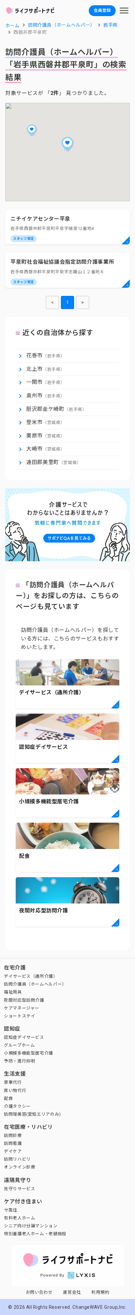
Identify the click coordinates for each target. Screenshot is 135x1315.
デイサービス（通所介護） (31, 976)
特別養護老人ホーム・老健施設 (35, 1233)
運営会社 (72, 1292)
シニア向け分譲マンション (31, 1225)
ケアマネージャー (21, 1008)
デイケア (13, 1151)
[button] (67, 144)
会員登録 (102, 10)
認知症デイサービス (24, 1037)
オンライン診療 (19, 1167)
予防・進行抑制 (19, 1061)
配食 (8, 1098)
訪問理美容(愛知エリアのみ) (32, 1114)
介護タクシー (17, 1106)
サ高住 (10, 1210)
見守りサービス (19, 1188)
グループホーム (19, 1045)
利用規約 (100, 1292)
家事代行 (13, 1082)
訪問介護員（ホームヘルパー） (35, 984)
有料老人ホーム (19, 1217)
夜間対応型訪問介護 (24, 1000)
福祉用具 (13, 992)
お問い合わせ (39, 1292)
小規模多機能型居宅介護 (28, 1053)
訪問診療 (13, 1135)
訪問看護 (13, 1143)
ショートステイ (19, 1016)
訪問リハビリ (17, 1159)
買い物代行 (15, 1090)
